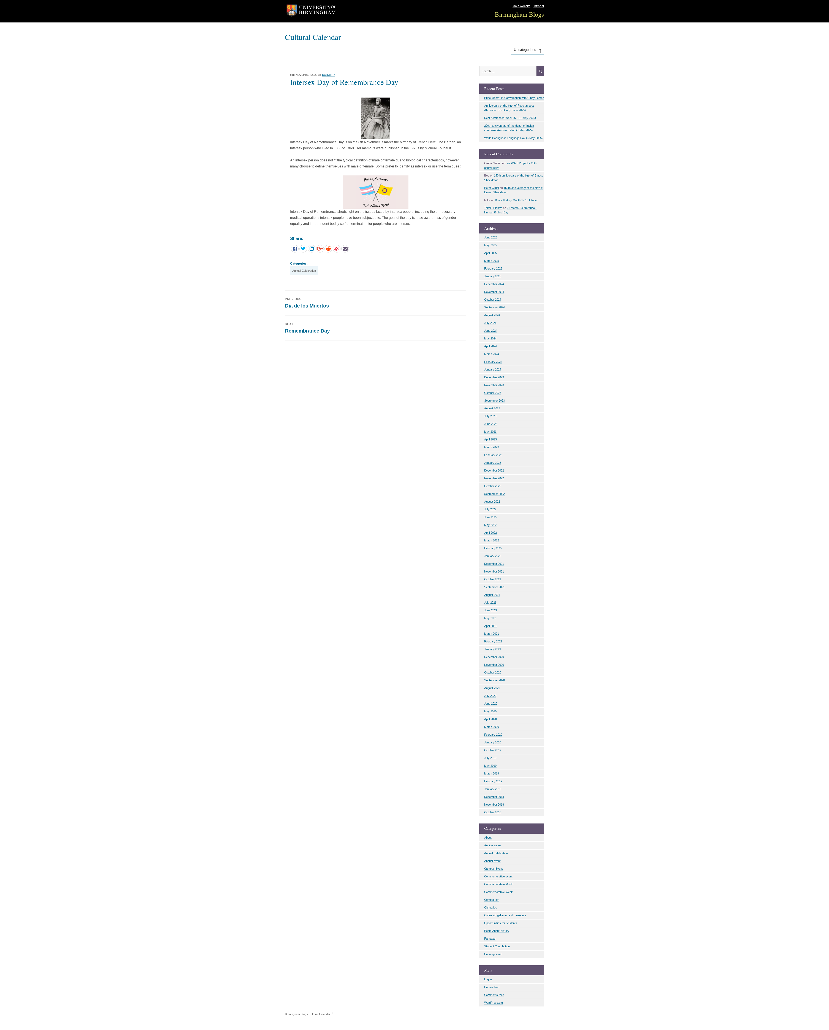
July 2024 (490, 323)
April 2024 (490, 346)
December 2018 (494, 796)
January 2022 (492, 556)
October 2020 (492, 672)
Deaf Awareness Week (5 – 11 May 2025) (510, 118)
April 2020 (490, 719)
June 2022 (490, 517)
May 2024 (490, 338)
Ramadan (490, 938)
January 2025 (492, 276)
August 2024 (492, 315)
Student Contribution (497, 946)
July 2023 (490, 416)
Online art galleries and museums (505, 915)
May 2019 (490, 765)
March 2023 (491, 447)
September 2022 (494, 493)
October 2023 (492, 392)
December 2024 (494, 284)
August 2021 (492, 594)
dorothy (328, 74)
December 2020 (494, 657)
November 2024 (494, 291)
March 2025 (491, 260)
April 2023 (490, 439)
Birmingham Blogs (519, 14)
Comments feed (494, 995)
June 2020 (490, 703)
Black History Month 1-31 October (516, 200)
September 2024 (494, 307)
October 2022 (492, 486)
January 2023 (492, 462)
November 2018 (494, 804)
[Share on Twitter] (303, 248)
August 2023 (492, 408)
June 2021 (490, 610)
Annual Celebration (304, 270)
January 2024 (492, 369)
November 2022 (494, 478)
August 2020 (492, 688)
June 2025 (490, 237)
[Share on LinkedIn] (311, 248)
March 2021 (491, 633)
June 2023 (490, 424)
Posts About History (496, 930)
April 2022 (490, 532)
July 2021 (490, 602)
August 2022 (492, 501)
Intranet (538, 6)
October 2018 (492, 812)
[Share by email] (345, 248)
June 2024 (490, 330)
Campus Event (493, 868)
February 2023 (493, 455)
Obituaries (490, 907)
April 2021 (490, 626)
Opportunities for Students (500, 923)
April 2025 (490, 253)
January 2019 (492, 789)
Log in (488, 979)
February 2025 (493, 268)
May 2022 (490, 525)
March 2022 (491, 540)
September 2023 (494, 400)
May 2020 (490, 711)
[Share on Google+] (320, 248)
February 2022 (493, 548)
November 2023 (494, 385)
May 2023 (490, 431)
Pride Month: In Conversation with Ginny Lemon (514, 97)
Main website (521, 6)
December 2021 (494, 563)
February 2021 (493, 641)
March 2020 (491, 727)
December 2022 (494, 470)
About (488, 837)
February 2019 (493, 781)
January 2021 (492, 649)
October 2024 (492, 299)
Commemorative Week (498, 892)
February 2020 (493, 734)
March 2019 (491, 773)
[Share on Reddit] (328, 248)
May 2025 (490, 245)
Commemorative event (498, 876)
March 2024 (491, 354)
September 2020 (494, 680)
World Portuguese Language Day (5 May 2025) (513, 138)
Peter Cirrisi (491, 187)
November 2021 (494, 571)
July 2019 (490, 758)
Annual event (492, 861)
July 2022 (490, 509)
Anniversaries (492, 845)
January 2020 (492, 742)
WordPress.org (493, 1002)
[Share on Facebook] (295, 248)
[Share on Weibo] (336, 248)
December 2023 (494, 377)
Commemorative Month (498, 884)
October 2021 (492, 579)
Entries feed (491, 987)
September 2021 (494, 587)
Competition (491, 899)
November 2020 (494, 664)
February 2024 (493, 361)
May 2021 (490, 618)
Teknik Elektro (493, 208)
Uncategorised (525, 50)
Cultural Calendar (313, 37)
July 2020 (490, 695)
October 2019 (492, 750)
